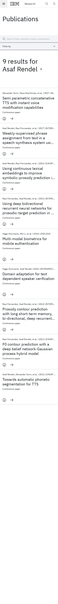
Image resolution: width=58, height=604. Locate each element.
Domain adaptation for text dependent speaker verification (28, 276)
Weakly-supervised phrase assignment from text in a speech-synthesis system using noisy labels (28, 138)
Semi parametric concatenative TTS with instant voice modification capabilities (28, 103)
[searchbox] (29, 39)
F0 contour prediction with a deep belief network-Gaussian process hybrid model (27, 349)
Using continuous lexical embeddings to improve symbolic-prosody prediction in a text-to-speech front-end (28, 173)
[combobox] (29, 46)
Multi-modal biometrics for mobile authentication (24, 241)
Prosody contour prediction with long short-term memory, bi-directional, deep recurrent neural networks (27, 314)
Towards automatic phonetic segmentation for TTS (26, 381)
